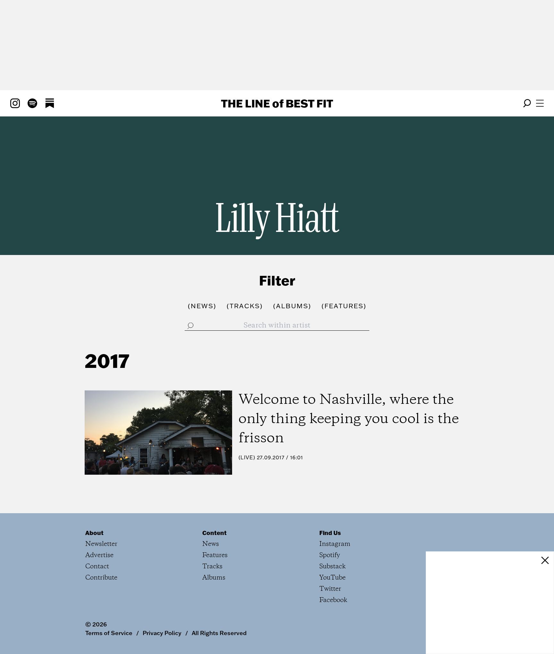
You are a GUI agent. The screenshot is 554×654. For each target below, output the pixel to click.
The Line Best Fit (277, 103)
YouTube (332, 577)
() (202, 306)
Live (246, 457)
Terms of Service (108, 633)
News (210, 544)
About (94, 533)
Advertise (99, 555)
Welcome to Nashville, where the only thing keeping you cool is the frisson (349, 419)
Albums (213, 577)
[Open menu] (540, 103)
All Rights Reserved (219, 633)
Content (214, 533)
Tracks (212, 566)
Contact (97, 566)
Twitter (330, 589)
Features (215, 555)
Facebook (333, 600)
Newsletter (101, 544)
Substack (332, 566)
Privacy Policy (162, 633)
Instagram (334, 544)
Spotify (329, 555)
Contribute (101, 577)
